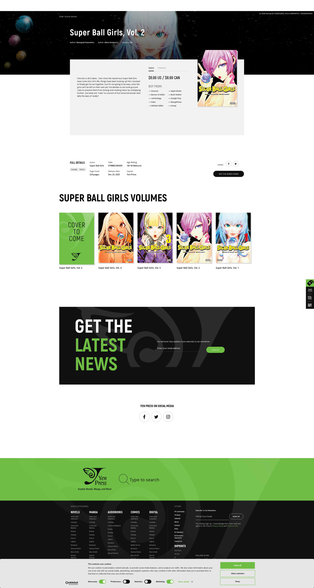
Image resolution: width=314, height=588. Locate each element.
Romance (74, 545)
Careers (177, 525)
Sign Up (236, 516)
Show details (183, 582)
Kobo (153, 102)
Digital (153, 512)
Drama (73, 531)
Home (61, 17)
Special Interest (73, 556)
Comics (135, 512)
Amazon (154, 91)
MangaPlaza (176, 102)
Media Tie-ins (135, 545)
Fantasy (73, 535)
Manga (93, 512)
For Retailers (178, 532)
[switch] (126, 582)
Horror (82, 169)
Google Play (176, 98)
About (176, 522)
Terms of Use (232, 526)
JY (175, 557)
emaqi (173, 105)
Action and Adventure (74, 518)
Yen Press (177, 550)
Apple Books (176, 91)
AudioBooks (115, 512)
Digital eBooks (71, 17)
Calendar (177, 518)
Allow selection (237, 573)
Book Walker (176, 94)
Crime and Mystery (74, 527)
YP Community (179, 512)
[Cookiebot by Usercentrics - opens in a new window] (72, 583)
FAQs (176, 529)
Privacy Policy (217, 526)
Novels (75, 512)
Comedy (74, 169)
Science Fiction (76, 548)
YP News (177, 515)
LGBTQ (73, 542)
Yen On (176, 554)
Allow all (237, 565)
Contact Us (178, 541)
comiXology (156, 98)
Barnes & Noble (158, 94)
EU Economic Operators (178, 537)
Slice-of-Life (75, 552)
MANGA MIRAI (157, 105)
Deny (237, 581)
